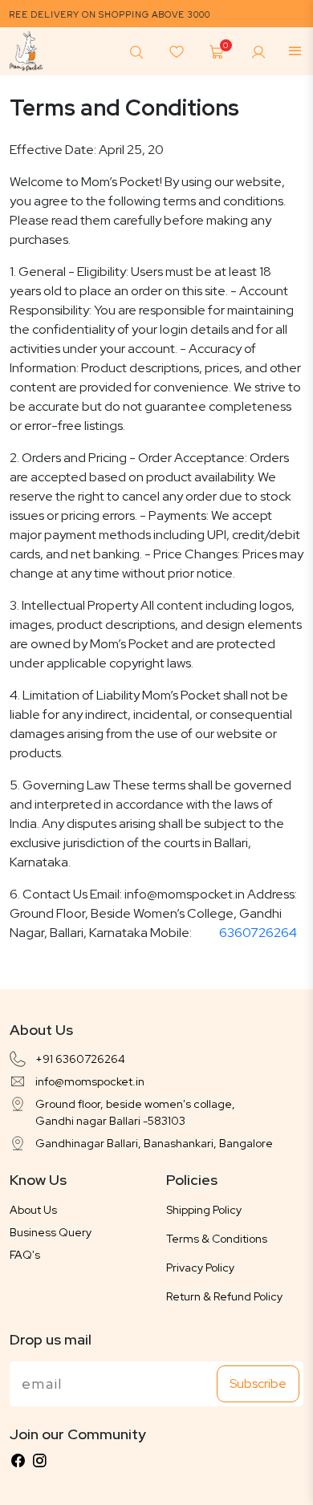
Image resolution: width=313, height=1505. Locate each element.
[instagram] (39, 1461)
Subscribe (258, 1383)
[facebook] (18, 1461)
